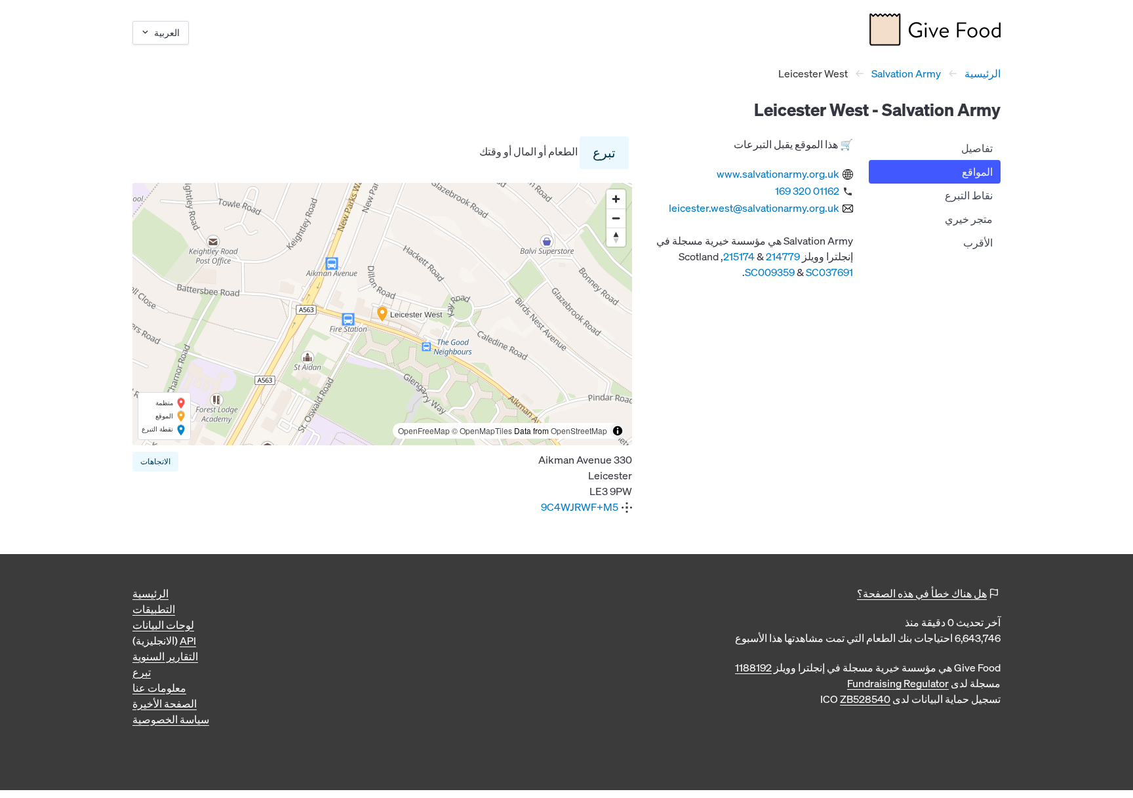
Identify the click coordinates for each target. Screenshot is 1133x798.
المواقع (977, 172)
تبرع (604, 152)
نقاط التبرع (969, 195)
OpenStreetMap (579, 430)
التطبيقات (153, 609)
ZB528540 (865, 699)
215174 (739, 256)
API (188, 640)
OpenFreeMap (424, 430)
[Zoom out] (616, 218)
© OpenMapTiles (482, 430)
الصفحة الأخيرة (164, 703)
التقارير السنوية (165, 656)
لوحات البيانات (163, 625)
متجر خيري (969, 219)
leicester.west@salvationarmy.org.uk (754, 208)
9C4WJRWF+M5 (579, 507)
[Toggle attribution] (618, 431)
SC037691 (829, 272)
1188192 (753, 667)
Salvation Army (906, 73)
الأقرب (978, 242)
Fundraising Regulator (898, 683)
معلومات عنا (159, 688)
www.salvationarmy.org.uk (778, 174)
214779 (783, 256)
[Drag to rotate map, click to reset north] (616, 237)
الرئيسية (982, 73)
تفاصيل (977, 148)
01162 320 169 (807, 191)
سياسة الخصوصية (170, 719)
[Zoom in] (616, 199)
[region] (382, 314)
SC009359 (770, 272)
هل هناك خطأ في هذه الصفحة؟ (922, 593)
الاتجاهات (155, 461)
